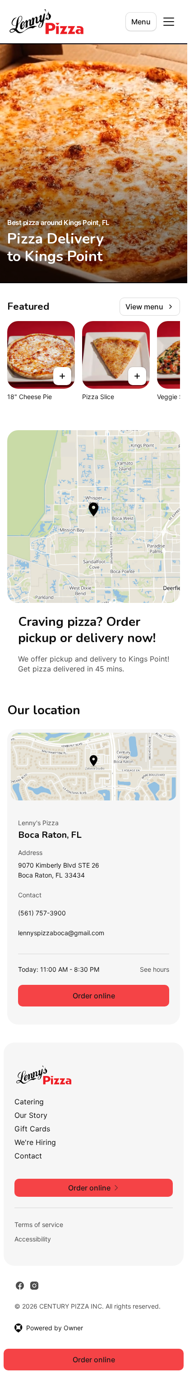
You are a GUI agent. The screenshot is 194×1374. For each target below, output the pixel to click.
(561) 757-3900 (42, 915)
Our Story (30, 1115)
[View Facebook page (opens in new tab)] (19, 1285)
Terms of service (38, 1224)
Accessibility (32, 1239)
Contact (28, 1155)
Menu (141, 21)
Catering (29, 1101)
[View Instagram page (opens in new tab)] (34, 1285)
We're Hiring (35, 1142)
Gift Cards (32, 1128)
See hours (154, 969)
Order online (94, 995)
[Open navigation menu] (169, 22)
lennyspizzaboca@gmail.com (61, 935)
